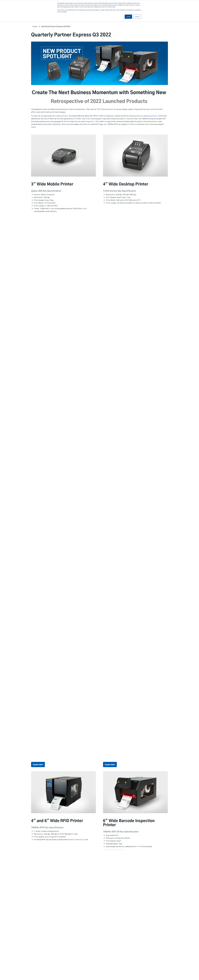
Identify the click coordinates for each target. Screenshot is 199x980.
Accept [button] (128, 16)
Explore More (38, 764)
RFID (97, 124)
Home (34, 26)
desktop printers (150, 116)
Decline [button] (137, 16)
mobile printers (61, 116)
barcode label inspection (84, 121)
